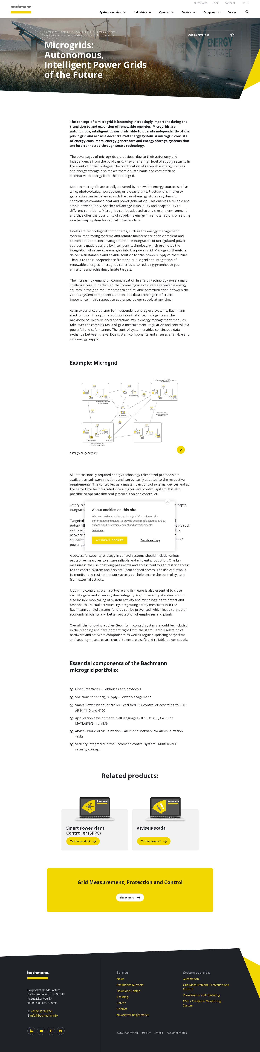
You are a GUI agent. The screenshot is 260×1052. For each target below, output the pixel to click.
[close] (167, 502)
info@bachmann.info (44, 1015)
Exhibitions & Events (130, 985)
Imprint (146, 1033)
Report (158, 1033)
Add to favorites (198, 34)
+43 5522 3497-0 (41, 1011)
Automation (191, 979)
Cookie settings (177, 1033)
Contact (122, 1009)
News (120, 979)
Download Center (128, 991)
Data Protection (127, 1033)
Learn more (97, 530)
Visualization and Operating (201, 995)
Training (122, 997)
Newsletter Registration (133, 1015)
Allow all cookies (109, 540)
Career (232, 12)
